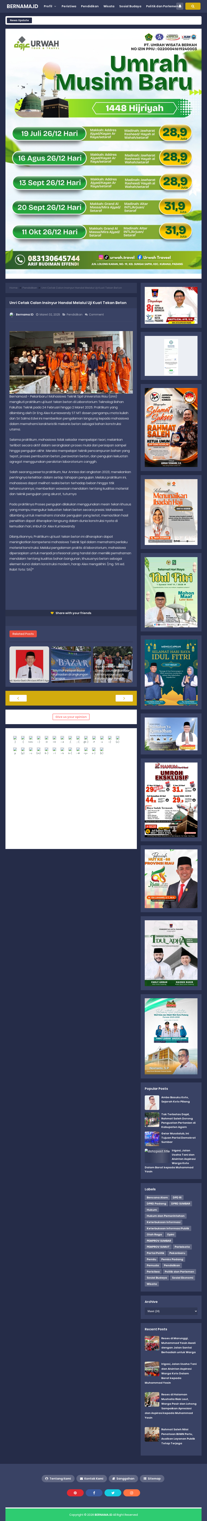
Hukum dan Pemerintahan (166, 1216)
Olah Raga (154, 1234)
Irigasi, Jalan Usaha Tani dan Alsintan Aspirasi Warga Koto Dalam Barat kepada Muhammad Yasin (170, 1373)
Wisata (152, 1284)
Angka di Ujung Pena (26, 679)
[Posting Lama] (124, 698)
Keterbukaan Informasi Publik (168, 1228)
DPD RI (177, 1197)
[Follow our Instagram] (131, 1492)
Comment (97, 314)
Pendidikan (75, 314)
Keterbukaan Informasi (163, 1222)
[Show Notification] (179, 6)
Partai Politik (155, 1253)
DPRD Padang (156, 1203)
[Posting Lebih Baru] (18, 698)
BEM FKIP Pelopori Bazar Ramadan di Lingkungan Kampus (70, 675)
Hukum (152, 1210)
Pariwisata (182, 1247)
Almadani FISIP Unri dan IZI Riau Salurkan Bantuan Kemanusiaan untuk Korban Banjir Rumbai (112, 673)
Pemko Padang (172, 1259)
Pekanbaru (177, 1253)
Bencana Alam (157, 1197)
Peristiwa (153, 1272)
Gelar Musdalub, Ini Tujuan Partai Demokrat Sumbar (178, 1138)
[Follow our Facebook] (94, 1492)
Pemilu (151, 1259)
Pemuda (153, 1265)
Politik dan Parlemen (179, 1272)
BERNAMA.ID (103, 1515)
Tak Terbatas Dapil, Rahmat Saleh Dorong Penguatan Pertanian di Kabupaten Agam (178, 1120)
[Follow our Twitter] (113, 1492)
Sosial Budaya (157, 1278)
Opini (170, 1234)
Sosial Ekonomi (182, 1278)
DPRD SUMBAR (180, 1203)
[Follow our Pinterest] (75, 1492)
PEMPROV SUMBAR (159, 1241)
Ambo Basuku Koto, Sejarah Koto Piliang (175, 1099)
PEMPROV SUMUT (158, 1247)
